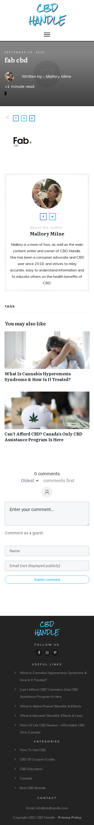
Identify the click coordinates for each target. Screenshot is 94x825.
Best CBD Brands (33, 788)
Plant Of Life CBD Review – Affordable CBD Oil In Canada (52, 729)
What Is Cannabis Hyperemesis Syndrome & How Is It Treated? (47, 359)
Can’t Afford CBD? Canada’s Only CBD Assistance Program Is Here (47, 419)
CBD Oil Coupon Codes (37, 759)
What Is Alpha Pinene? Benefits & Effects (50, 706)
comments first (58, 480)
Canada (26, 778)
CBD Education (31, 769)
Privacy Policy (69, 817)
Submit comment (47, 580)
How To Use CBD (33, 750)
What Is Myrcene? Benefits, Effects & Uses (51, 716)
